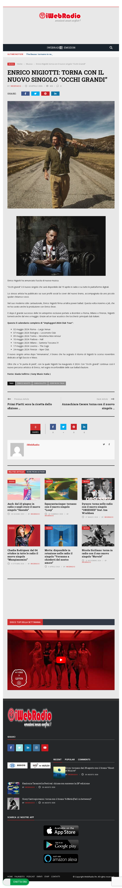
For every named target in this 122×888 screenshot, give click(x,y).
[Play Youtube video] (61, 660)
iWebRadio (16, 86)
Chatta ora (20, 881)
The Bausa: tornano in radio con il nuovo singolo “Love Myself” (57, 54)
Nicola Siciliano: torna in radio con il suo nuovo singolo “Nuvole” (97, 553)
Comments (84, 759)
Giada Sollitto (40, 383)
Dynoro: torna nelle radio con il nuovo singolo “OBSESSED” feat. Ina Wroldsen (97, 508)
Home (10, 876)
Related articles (16, 472)
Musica (11, 64)
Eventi (39, 876)
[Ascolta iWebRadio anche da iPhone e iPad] (61, 830)
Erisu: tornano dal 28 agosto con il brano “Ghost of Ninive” (89, 769)
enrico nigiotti (23, 383)
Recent (57, 759)
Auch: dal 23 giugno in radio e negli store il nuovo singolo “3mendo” (23, 507)
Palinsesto (20, 876)
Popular (70, 759)
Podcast (31, 876)
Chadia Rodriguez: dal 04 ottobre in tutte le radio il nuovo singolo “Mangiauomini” (22, 555)
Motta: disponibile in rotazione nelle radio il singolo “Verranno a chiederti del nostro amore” (58, 556)
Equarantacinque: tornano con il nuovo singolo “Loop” (60, 507)
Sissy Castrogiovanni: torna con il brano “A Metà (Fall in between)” (57, 799)
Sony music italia (57, 383)
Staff (46, 876)
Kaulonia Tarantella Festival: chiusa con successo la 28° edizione (56, 783)
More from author (36, 472)
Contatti (55, 876)
